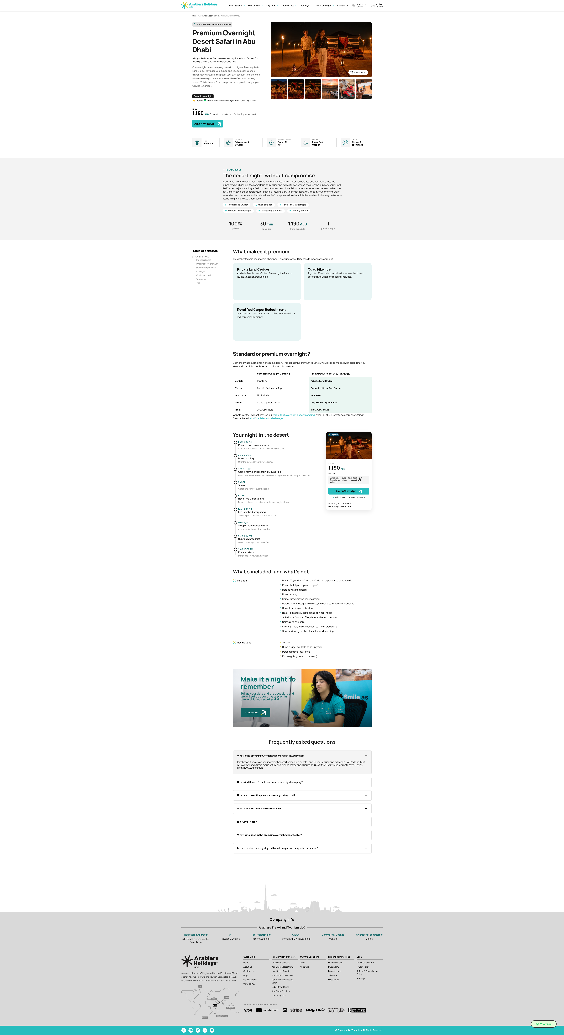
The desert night (203, 259)
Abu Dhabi (304, 966)
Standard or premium (206, 267)
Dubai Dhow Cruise (280, 987)
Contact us (342, 5)
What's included (203, 275)
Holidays (305, 5)
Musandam (333, 966)
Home (194, 16)
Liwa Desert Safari (280, 971)
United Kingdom (335, 962)
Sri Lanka (332, 975)
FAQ (198, 282)
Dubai (302, 962)
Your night (200, 271)
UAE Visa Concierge (281, 962)
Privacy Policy (363, 966)
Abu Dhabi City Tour (281, 991)
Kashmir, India (334, 971)
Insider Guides (249, 979)
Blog (245, 975)
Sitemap (361, 978)
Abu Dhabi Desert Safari (209, 16)
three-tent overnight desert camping (294, 415)
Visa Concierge (323, 5)
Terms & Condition (365, 962)
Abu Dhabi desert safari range (266, 418)
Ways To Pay (249, 983)
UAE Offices (254, 5)
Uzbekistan (333, 979)
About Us (247, 966)
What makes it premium (207, 263)
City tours (271, 5)
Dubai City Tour (279, 995)
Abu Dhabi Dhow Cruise (282, 975)
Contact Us (248, 971)
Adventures (288, 5)
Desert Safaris (235, 5)
